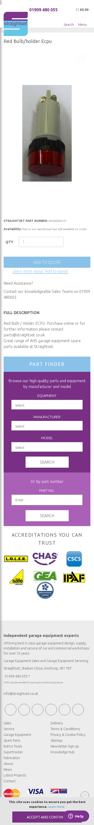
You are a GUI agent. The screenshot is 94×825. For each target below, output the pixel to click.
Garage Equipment (17, 735)
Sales (7, 723)
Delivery (57, 723)
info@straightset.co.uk (21, 694)
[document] (47, 811)
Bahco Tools (13, 746)
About (8, 764)
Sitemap (56, 740)
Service (9, 729)
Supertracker (13, 752)
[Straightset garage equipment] (16, 24)
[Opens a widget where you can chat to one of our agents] (76, 817)
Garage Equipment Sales (22, 661)
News (8, 769)
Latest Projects (15, 775)
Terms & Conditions (65, 729)
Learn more (56, 806)
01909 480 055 (43, 9)
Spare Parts (12, 740)
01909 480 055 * (17, 676)
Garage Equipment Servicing (67, 661)
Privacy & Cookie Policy (68, 735)
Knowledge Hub (62, 752)
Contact (10, 781)
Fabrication (12, 758)
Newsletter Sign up (65, 746)
